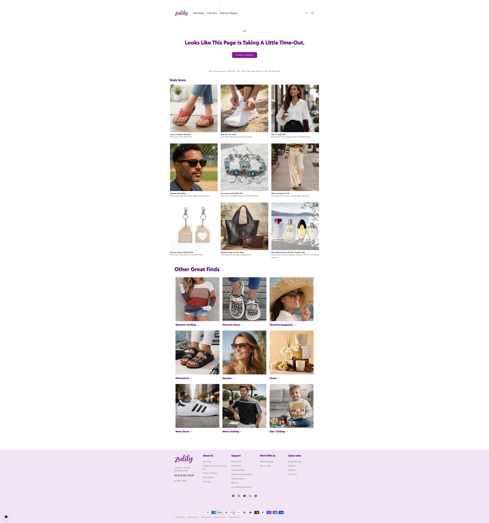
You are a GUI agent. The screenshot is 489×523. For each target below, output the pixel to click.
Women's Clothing (185, 324)
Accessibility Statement (241, 487)
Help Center (236, 462)
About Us (208, 455)
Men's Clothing (230, 431)
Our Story (207, 462)
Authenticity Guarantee (241, 474)
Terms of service (220, 517)
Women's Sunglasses (281, 324)
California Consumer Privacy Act (215, 467)
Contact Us (236, 466)
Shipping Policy (237, 479)
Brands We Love (295, 462)
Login (302, 3)
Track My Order (238, 470)
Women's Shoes (231, 324)
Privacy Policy (209, 477)
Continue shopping (244, 55)
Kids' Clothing (277, 431)
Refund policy (193, 517)
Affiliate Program (267, 462)
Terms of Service (210, 473)
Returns (234, 483)
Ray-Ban (227, 378)
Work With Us (267, 455)
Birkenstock (182, 378)
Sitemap (206, 482)
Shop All (291, 470)
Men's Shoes (182, 431)
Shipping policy (234, 517)
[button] (229, 13)
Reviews (291, 466)
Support (236, 455)
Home (273, 378)
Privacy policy (206, 517)
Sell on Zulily (265, 466)
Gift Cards (292, 474)
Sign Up (311, 3)
